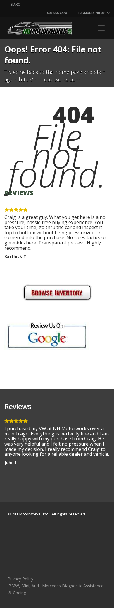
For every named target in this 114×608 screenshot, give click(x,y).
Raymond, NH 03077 (93, 13)
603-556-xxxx (56, 13)
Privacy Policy (20, 579)
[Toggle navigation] (101, 28)
